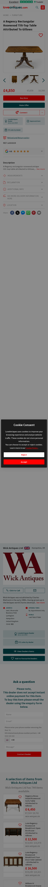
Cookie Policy (32, 448)
